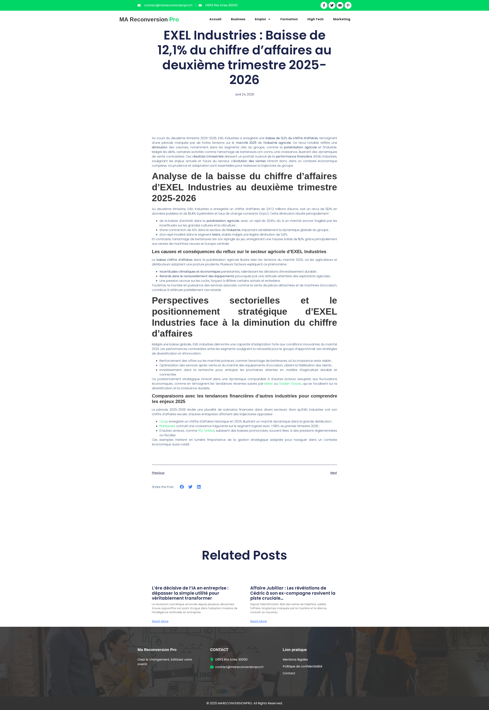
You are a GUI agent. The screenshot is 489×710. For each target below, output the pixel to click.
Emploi (260, 19)
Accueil (215, 19)
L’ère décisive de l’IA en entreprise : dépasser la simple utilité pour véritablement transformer (190, 593)
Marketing (341, 19)
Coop (163, 421)
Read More (160, 621)
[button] (182, 487)
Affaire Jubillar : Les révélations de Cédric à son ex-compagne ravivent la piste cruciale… (292, 593)
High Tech (315, 19)
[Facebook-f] (324, 5)
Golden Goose (290, 383)
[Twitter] (332, 5)
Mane (268, 383)
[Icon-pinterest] (348, 5)
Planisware (167, 426)
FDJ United (206, 430)
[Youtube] (340, 5)
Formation (289, 19)
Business (238, 19)
